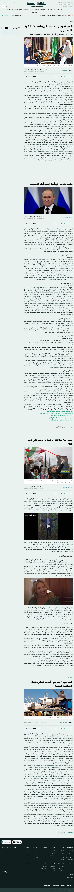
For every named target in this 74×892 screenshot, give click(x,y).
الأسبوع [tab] (3, 27)
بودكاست (8, 9)
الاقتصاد (47, 9)
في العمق (16, 9)
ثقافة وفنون (42, 9)
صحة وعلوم (37, 9)
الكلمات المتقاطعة (69, 877)
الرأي (51, 9)
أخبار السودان (62, 832)
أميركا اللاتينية (61, 859)
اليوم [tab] (7, 27)
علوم (28, 853)
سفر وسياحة (61, 868)
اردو (61, 2)
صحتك (28, 850)
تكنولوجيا (31, 9)
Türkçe (64, 2)
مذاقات (62, 866)
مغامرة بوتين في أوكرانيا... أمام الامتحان (51, 184)
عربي (72, 2)
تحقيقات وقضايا (44, 868)
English (68, 2)
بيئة (28, 855)
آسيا (63, 855)
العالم (54, 9)
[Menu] (72, 11)
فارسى (59, 2)
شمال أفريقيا (69, 855)
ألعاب (36, 12)
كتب (37, 850)
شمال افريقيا (60, 677)
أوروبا (63, 853)
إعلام (37, 857)
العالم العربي (69, 677)
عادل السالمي (66, 487)
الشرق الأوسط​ (59, 9)
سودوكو (71, 880)
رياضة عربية (53, 868)
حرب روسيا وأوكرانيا (61, 427)
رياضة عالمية (53, 870)
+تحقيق (45, 870)
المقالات (54, 850)
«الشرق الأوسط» (64, 70)
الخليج (70, 853)
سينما (37, 855)
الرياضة (20, 9)
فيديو (12, 9)
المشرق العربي (68, 857)
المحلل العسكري (68, 217)
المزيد (33, 12)
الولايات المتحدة (61, 850)
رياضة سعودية (52, 866)
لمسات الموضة (61, 870)
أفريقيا (62, 857)
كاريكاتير (53, 853)
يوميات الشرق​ (25, 9)
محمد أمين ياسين (63, 722)
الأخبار (71, 21)
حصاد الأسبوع (44, 866)
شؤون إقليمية (70, 859)
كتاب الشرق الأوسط (51, 855)
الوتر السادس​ (35, 853)
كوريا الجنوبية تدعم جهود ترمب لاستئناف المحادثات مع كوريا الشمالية (50, 15)
